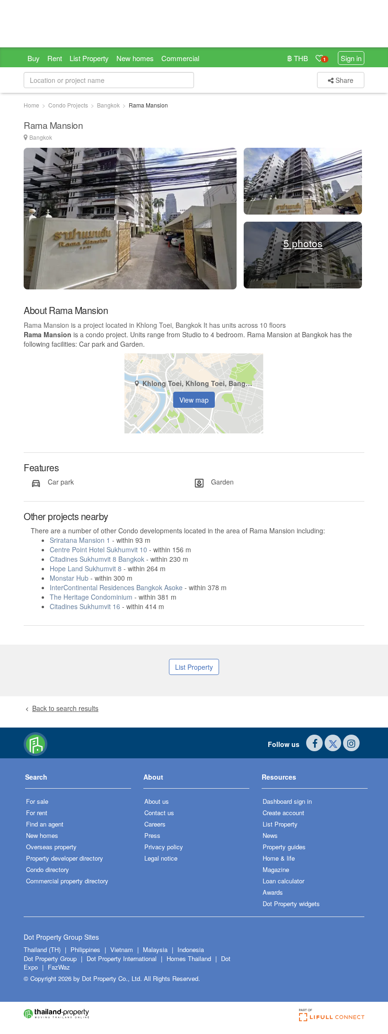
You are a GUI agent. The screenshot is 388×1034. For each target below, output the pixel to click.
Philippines (86, 949)
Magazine (276, 869)
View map (194, 400)
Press (152, 835)
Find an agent (44, 823)
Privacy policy (163, 846)
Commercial (180, 58)
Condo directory (47, 869)
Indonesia (190, 949)
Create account (283, 812)
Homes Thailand (189, 958)
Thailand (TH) (42, 949)
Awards (273, 892)
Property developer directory (64, 858)
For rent (36, 812)
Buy (33, 58)
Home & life (279, 858)
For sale (37, 801)
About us (156, 801)
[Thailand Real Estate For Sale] (35, 743)
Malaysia (156, 949)
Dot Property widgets (291, 903)
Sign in (351, 58)
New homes (135, 58)
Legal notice (160, 858)
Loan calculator (283, 880)
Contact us (159, 812)
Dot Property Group (50, 958)
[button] (78, 780)
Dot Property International (122, 958)
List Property (89, 58)
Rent (54, 58)
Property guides (284, 846)
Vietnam (122, 949)
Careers (155, 823)
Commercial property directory (67, 880)
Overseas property (51, 846)
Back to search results (65, 708)
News (270, 835)
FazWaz (59, 966)
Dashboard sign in (287, 801)
